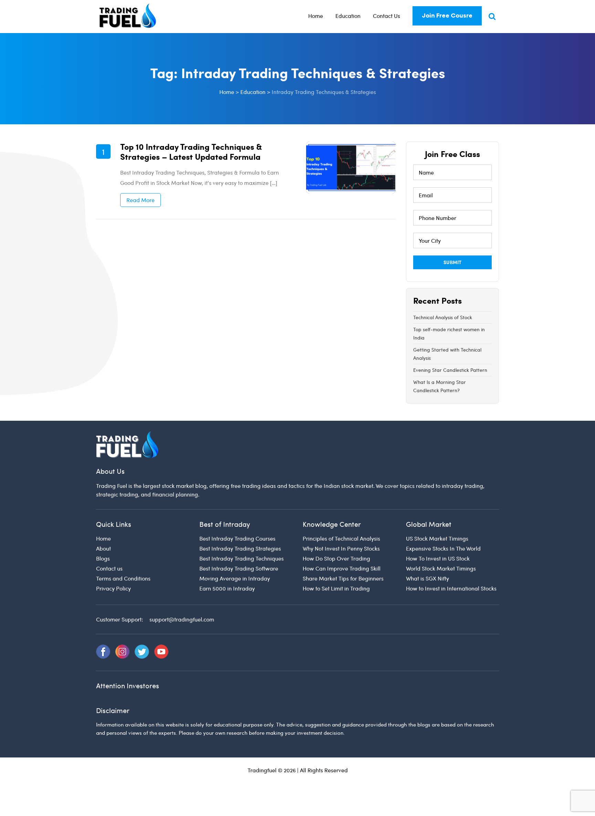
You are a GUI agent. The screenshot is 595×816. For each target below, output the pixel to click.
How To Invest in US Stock (438, 558)
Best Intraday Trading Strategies (240, 548)
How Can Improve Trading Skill (341, 568)
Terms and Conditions (123, 578)
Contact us (109, 568)
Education (348, 15)
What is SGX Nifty (427, 578)
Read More (140, 199)
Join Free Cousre (447, 15)
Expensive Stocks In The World (443, 548)
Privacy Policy (113, 588)
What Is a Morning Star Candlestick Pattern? (439, 386)
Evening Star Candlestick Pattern (450, 370)
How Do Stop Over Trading (336, 558)
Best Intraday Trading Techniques (241, 558)
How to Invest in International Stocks (451, 588)
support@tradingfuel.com (181, 619)
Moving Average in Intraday (234, 578)
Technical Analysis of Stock (442, 317)
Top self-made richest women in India (449, 333)
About (103, 548)
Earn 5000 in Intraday (227, 588)
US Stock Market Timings (437, 538)
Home (315, 15)
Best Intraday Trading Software (238, 568)
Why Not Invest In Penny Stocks (341, 548)
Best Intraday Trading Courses (237, 538)
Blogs (103, 558)
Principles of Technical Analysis (341, 538)
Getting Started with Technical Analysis (447, 353)
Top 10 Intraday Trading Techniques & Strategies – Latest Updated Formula (191, 151)
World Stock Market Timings (441, 568)
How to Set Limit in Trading (336, 588)
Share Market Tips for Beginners (343, 578)
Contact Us (386, 15)
